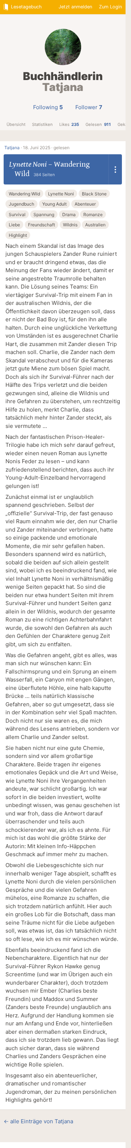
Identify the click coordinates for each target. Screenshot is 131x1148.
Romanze (93, 214)
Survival (17, 214)
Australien (95, 224)
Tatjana (12, 147)
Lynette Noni (28, 164)
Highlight (18, 235)
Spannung (43, 214)
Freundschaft (41, 224)
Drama (69, 214)
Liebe (14, 224)
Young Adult (54, 204)
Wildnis (70, 224)
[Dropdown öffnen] (115, 169)
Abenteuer (85, 204)
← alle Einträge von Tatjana (38, 1121)
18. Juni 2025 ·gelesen (46, 147)
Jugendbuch (21, 204)
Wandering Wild (24, 193)
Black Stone (94, 193)
